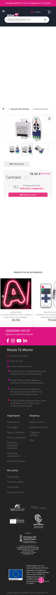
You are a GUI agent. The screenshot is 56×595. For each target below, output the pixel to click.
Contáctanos (13, 421)
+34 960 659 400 (19, 356)
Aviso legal (12, 427)
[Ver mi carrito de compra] (51, 13)
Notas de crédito (15, 481)
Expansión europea (38, 427)
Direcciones (13, 487)
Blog (31, 440)
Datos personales (15, 492)
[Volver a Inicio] (5, 109)
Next (53, 296)
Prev (2, 296)
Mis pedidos (13, 476)
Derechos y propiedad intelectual (12, 445)
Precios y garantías (16, 437)
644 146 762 (16, 361)
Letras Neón (16, 312)
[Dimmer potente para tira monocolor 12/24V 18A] (14, 149)
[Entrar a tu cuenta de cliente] (32, 11)
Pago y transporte (16, 432)
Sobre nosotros (37, 421)
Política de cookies (16, 461)
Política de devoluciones (13, 454)
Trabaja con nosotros (35, 433)
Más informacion (16, 164)
